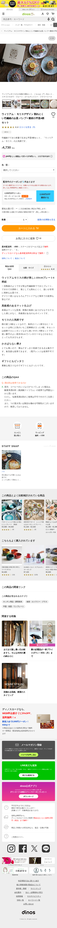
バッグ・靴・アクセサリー (24, 25)
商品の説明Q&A (9, 267)
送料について (7, 258)
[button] (2, 63)
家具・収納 (41, 25)
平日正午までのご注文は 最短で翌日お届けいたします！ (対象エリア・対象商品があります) (24, 808)
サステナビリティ (34, 896)
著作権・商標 (21, 889)
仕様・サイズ (28, 268)
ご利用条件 (28, 199)
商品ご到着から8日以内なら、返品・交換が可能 (30, 828)
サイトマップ (36, 889)
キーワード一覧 (34, 900)
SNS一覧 (20, 900)
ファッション (5, 25)
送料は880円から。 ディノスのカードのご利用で (32, 818)
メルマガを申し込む (28, 755)
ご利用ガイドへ (17, 837)
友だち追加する (28, 775)
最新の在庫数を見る (46, 219)
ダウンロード (28, 796)
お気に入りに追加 (25, 238)
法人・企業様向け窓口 (34, 892)
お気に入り (47, 14)
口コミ (49, 267)
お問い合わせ (28, 904)
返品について (20, 258)
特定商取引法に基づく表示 (28, 881)
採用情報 (19, 896)
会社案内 (17, 892)
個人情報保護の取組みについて (28, 885)
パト (3, 471)
